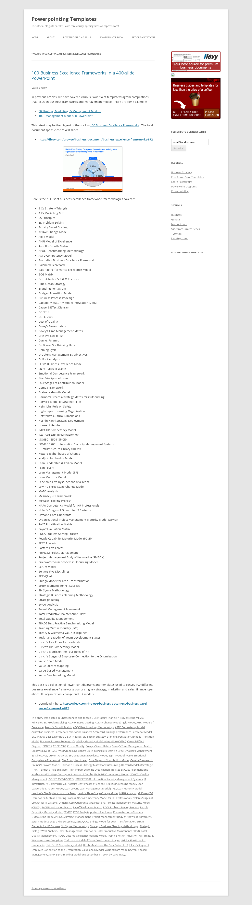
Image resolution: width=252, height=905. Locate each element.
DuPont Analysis (58, 755)
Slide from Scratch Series (185, 229)
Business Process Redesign (55, 741)
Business (176, 215)
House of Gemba (83, 774)
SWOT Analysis (48, 831)
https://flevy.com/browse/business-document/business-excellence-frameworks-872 (96, 139)
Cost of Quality (75, 746)
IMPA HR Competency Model (111, 774)
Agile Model (128, 722)
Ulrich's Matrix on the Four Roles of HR (105, 845)
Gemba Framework (141, 760)
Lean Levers (71, 788)
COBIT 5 (47, 746)
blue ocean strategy (94, 736)
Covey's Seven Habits (98, 746)
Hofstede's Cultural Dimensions (129, 769)
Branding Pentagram (119, 736)
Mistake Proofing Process (61, 798)
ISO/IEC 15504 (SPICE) (61, 779)
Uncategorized (68, 718)
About (50, 37)
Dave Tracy (118, 854)
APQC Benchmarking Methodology (93, 727)
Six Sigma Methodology (75, 826)
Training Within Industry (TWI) (125, 835)
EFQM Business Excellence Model (88, 755)
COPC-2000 (59, 746)
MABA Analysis (127, 793)
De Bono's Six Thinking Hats (90, 751)
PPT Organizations (143, 37)
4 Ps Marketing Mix (129, 718)
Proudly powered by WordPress (49, 888)
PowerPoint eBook (111, 37)
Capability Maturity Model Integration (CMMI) (99, 741)
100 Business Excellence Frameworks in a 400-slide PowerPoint (83, 75)
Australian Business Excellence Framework (56, 732)
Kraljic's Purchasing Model (121, 784)
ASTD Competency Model (130, 727)
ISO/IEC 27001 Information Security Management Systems (109, 779)
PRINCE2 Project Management (73, 817)
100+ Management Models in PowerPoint (66, 116)
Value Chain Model (93, 850)
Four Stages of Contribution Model (109, 760)
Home (35, 37)
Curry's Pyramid (63, 751)
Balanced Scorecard (93, 732)
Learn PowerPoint (181, 182)
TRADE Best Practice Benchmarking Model (81, 835)
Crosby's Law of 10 (42, 751)
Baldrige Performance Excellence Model (129, 732)
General (175, 219)
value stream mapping (118, 850)
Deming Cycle (116, 751)
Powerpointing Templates (64, 18)
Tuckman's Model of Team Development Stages (92, 840)
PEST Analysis (81, 812)
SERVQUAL (82, 821)
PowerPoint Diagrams (77, 37)
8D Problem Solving (55, 722)
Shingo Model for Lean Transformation (112, 821)
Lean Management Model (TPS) (98, 788)
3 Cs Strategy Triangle (104, 718)
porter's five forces (101, 812)
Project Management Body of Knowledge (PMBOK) (121, 817)
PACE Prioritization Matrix (57, 807)
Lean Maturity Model (129, 788)
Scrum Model (39, 821)
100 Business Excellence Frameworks (114, 125)
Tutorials (176, 233)
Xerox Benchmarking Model (64, 854)
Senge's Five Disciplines (61, 821)
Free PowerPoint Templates (187, 177)
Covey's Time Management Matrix (132, 746)
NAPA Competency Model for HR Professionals (104, 798)
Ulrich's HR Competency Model (64, 845)
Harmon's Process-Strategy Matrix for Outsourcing (90, 765)
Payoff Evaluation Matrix (87, 807)
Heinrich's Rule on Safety (53, 769)
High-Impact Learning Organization (89, 769)
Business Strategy (181, 172)
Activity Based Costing (81, 722)
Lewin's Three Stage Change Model (98, 793)
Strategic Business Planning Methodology (114, 826)
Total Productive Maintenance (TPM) (118, 831)
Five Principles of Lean (74, 760)
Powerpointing (180, 191)
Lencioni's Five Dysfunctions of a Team (54, 793)
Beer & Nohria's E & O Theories (64, 736)
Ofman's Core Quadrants (73, 802)
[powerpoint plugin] (172, 75)
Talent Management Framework (77, 831)
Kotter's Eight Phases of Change (86, 784)
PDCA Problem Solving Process (121, 807)
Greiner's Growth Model (45, 765)
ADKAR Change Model (107, 722)
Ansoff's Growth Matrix (58, 727)
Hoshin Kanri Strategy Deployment (52, 774)
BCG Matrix (38, 736)
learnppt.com (179, 224)
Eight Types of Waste (120, 755)
